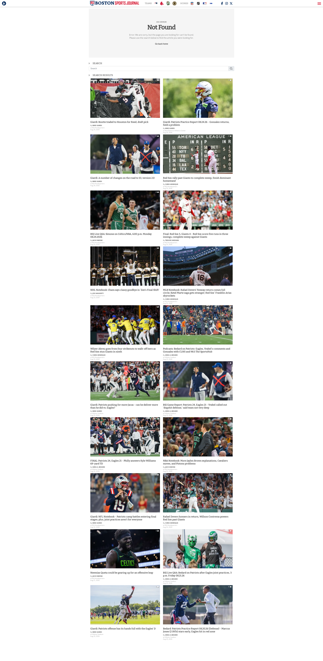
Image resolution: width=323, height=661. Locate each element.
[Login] (4, 3)
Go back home (161, 44)
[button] (319, 3)
